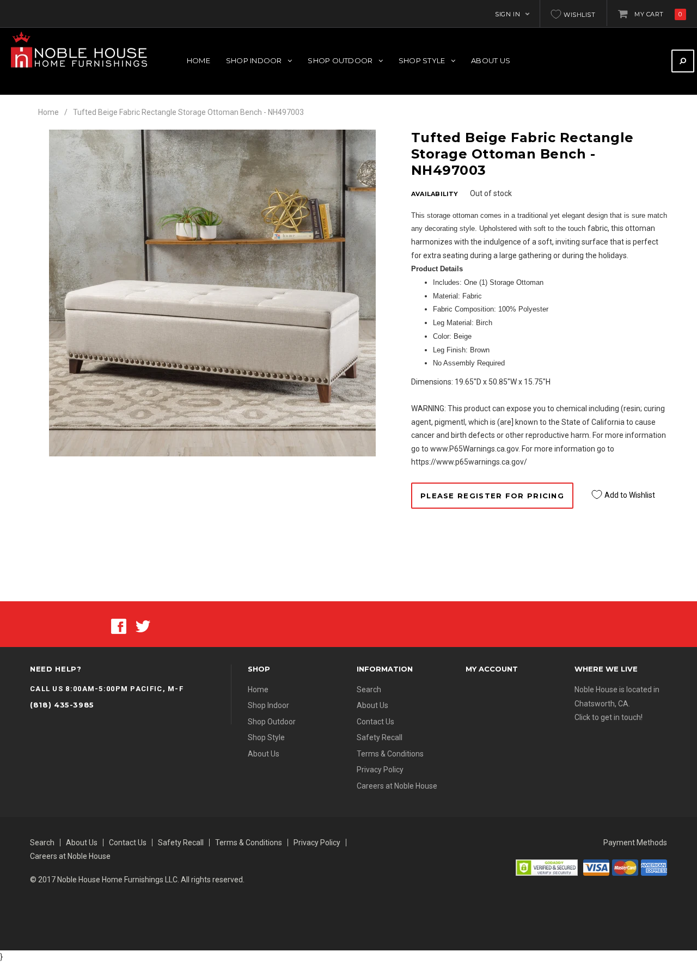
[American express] (654, 866)
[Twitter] (143, 625)
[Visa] (596, 866)
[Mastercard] (625, 866)
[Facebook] (118, 625)
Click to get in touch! (608, 717)
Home (48, 112)
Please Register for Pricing (492, 495)
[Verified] (547, 866)
